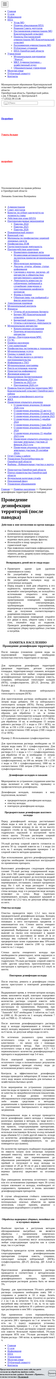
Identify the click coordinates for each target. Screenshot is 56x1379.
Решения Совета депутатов (28, 28)
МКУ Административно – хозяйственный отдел (28, 63)
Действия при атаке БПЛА (21, 218)
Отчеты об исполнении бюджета (31, 311)
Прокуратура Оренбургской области (26, 469)
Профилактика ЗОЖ (18, 243)
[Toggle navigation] (4, 4)
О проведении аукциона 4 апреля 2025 (34, 416)
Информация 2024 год (25, 379)
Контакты (12, 76)
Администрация (16, 207)
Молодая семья (15, 70)
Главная (11, 11)
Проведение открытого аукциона (25, 402)
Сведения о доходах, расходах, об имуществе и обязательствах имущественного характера (31, 275)
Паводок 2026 (21, 229)
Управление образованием (21, 484)
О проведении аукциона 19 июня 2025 (34, 413)
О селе (10, 14)
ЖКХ (10, 399)
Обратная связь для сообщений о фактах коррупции (31, 299)
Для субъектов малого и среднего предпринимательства (25, 358)
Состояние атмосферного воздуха (25, 396)
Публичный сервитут (18, 73)
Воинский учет (15, 235)
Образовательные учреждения (30, 67)
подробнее (7, 161)
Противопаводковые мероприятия (25, 221)
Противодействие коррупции (23, 249)
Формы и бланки (23, 294)
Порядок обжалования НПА (29, 25)
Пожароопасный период (20, 232)
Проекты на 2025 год (25, 382)
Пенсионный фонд (17, 481)
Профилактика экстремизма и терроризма (29, 348)
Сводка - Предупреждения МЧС (24, 337)
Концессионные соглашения (29, 328)
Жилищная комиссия (18, 373)
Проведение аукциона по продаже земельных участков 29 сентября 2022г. (32, 450)
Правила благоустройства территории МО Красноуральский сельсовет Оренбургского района (30, 391)
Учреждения (14, 53)
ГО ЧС (11, 340)
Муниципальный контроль (21, 306)
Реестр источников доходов (22, 368)
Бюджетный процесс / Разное (29, 320)
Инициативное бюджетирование (24, 376)
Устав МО (19, 22)
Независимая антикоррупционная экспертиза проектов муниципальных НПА (34, 258)
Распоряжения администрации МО (32, 45)
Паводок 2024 (21, 224)
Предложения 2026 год (26, 385)
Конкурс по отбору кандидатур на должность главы (25, 214)
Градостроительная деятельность (24, 246)
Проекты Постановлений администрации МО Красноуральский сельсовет (34, 39)
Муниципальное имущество (22, 325)
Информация (14, 17)
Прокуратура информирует (21, 371)
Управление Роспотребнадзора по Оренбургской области (25, 460)
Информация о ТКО (18, 362)
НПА (10, 19)
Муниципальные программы (22, 365)
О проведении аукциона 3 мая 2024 (32, 424)
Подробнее (7, 118)
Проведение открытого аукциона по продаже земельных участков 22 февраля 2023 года (33, 442)
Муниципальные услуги (20, 351)
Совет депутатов (16, 209)
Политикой (23, 1377)
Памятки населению (18, 342)
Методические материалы (27, 263)
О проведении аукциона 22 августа (32, 410)
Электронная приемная (19, 303)
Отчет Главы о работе (18, 456)
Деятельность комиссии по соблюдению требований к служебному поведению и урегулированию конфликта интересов (29, 286)
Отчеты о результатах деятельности (32, 323)
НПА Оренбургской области (29, 51)
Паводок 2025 (21, 226)
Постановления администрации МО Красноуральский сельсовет (33, 32)
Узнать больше (9, 134)
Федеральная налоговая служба (24, 478)
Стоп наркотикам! (17, 345)
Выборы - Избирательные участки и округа (30, 464)
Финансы (12, 308)
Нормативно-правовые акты (29, 252)
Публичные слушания (25, 48)
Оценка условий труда (19, 354)
